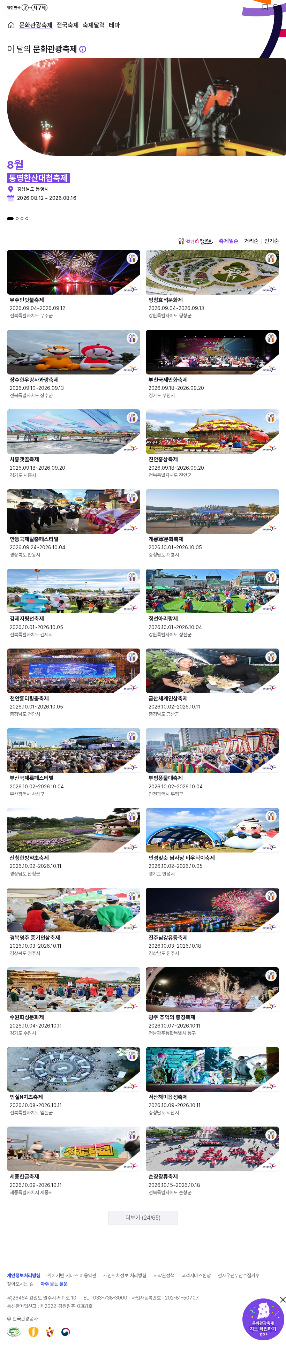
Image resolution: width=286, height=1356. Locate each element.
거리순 (251, 241)
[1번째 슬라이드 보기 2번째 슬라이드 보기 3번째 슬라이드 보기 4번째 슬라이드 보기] (17, 218)
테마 (114, 25)
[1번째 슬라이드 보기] (10, 218)
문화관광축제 (36, 25)
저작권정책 (163, 1275)
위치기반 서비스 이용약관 (71, 1275)
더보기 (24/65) (143, 1217)
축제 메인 (11, 25)
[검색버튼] (275, 6)
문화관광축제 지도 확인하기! (263, 1319)
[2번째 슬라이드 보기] (17, 218)
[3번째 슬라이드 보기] (22, 218)
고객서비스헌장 (196, 1275)
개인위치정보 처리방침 (124, 1275)
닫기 (283, 1299)
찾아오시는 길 (20, 1284)
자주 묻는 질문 (54, 1284)
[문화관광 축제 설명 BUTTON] (82, 49)
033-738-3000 (110, 1298)
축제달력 (94, 25)
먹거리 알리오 (195, 241)
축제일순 (229, 241)
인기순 (271, 241)
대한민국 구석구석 (27, 7)
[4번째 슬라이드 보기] (26, 218)
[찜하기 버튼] (265, 6)
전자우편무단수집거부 (238, 1275)
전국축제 (68, 25)
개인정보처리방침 (23, 1275)
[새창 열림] (14, 1332)
